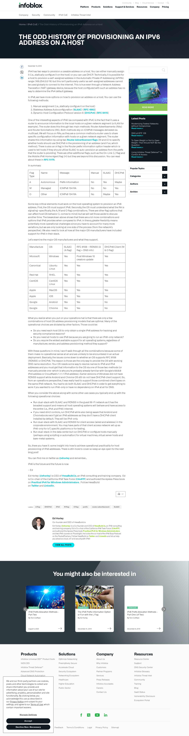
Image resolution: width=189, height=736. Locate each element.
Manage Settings (28, 714)
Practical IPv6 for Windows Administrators (55, 482)
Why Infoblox (102, 663)
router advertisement (100, 507)
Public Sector (65, 688)
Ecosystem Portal (142, 700)
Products (96, 7)
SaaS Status (139, 692)
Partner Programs (104, 671)
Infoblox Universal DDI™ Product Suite (38, 659)
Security (36, 15)
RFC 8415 (102, 112)
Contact (161, 3)
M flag (66, 507)
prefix (85, 507)
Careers (99, 688)
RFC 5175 (49, 159)
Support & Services (124, 7)
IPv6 (58, 507)
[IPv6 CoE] (94, 587)
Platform (84, 7)
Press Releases (103, 680)
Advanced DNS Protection (32, 671)
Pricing (165, 7)
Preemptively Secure (68, 663)
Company (154, 7)
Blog (137, 3)
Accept (28, 721)
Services (100, 675)
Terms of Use (37, 704)
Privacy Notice (17, 701)
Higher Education (66, 684)
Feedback (59, 727)
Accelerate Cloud (66, 667)
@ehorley (64, 458)
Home (22, 24)
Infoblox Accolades (104, 684)
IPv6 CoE (63, 15)
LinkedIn (49, 485)
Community (126, 3)
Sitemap (115, 727)
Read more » (137, 128)
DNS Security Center (143, 667)
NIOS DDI (25, 663)
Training (137, 684)
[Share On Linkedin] (22, 78)
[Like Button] (119, 494)
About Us (100, 659)
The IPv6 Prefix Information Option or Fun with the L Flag (94, 613)
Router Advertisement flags (82, 139)
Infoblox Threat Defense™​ (32, 667)
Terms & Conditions (75, 727)
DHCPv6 (90, 112)
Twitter (35, 485)
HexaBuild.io (69, 475)
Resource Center (141, 659)
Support (137, 663)
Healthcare (63, 680)
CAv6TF (80, 479)
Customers (101, 667)
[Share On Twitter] (22, 73)
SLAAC (78, 109)
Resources (142, 7)
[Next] (163, 609)
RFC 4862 (89, 109)
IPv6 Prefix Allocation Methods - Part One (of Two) (142, 613)
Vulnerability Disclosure (144, 696)
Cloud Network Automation (33, 675)
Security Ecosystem (67, 671)
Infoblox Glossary (142, 671)
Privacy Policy (102, 727)
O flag (76, 507)
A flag (37, 507)
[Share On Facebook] (22, 67)
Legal (89, 727)
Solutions (108, 7)
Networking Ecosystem (69, 675)
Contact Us (101, 692)
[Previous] (25, 609)
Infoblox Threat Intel (81, 15)
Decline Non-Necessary (28, 727)
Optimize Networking (68, 659)
